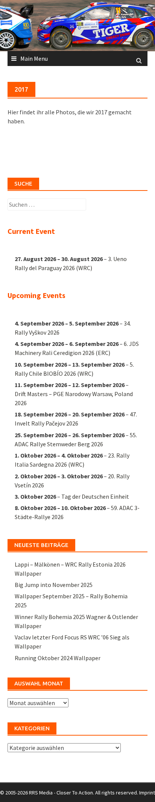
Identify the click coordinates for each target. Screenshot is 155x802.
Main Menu (34, 58)
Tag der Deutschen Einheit (95, 496)
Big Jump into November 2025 (54, 584)
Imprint (147, 792)
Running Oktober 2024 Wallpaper (57, 658)
